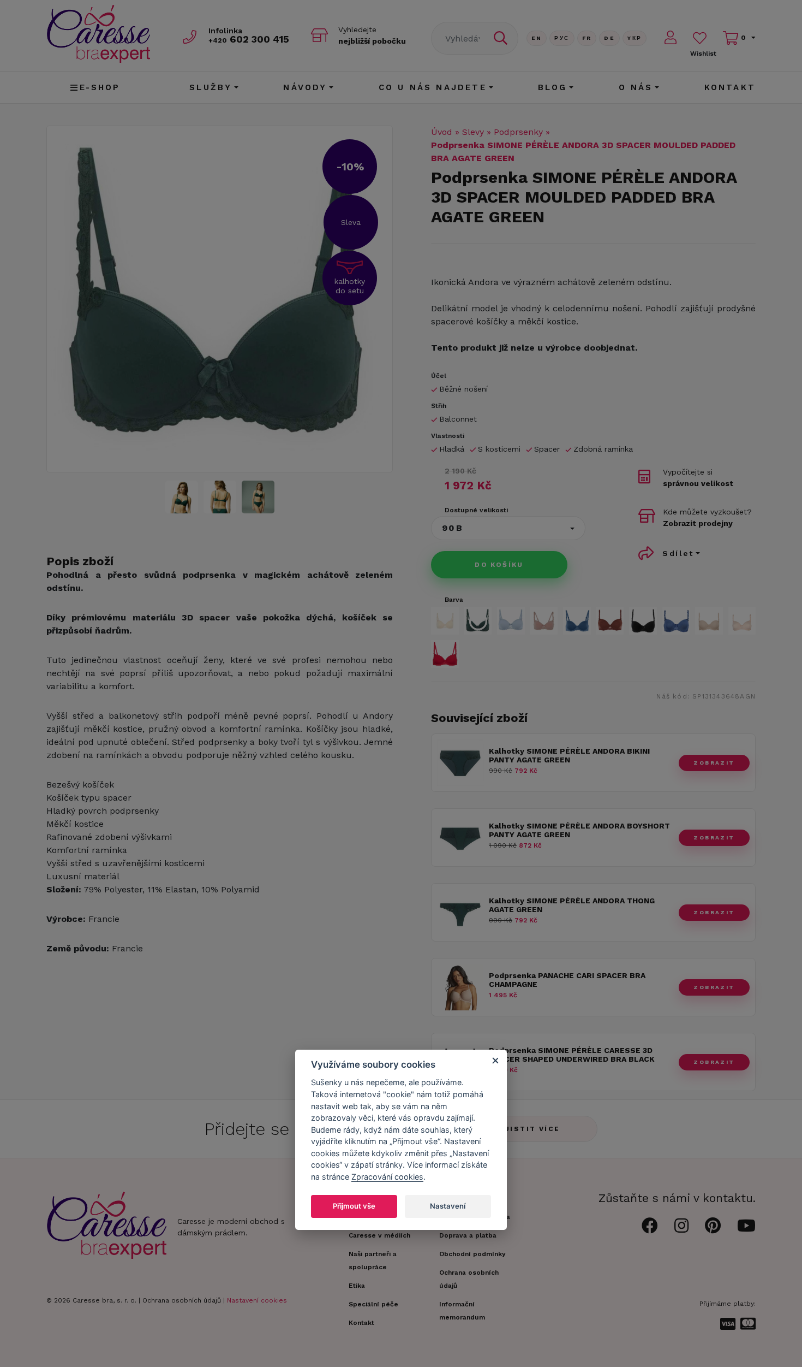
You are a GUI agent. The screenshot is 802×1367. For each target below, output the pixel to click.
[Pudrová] (742, 621)
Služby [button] (210, 87)
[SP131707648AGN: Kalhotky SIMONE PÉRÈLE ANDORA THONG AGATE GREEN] (460, 932)
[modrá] (676, 621)
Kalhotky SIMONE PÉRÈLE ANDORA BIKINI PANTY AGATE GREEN (569, 756)
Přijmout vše (354, 1206)
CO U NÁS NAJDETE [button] (433, 87)
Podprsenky (518, 132)
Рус (561, 38)
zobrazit (713, 763)
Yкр (634, 38)
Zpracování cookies (387, 1176)
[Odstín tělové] (445, 621)
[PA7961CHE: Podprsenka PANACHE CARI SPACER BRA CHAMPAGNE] (460, 1007)
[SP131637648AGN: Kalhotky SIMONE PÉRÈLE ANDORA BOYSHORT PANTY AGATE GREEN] (460, 858)
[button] (508, 528)
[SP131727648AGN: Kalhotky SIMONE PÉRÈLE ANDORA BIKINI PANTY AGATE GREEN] (460, 783)
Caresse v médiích (379, 1235)
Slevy (473, 132)
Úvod (441, 132)
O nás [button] (636, 87)
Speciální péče (373, 1304)
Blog (552, 87)
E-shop (100, 87)
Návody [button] (305, 87)
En (536, 38)
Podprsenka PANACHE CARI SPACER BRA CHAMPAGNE (567, 980)
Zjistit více (529, 1129)
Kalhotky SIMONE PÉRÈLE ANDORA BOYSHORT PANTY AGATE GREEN (579, 830)
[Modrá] (511, 621)
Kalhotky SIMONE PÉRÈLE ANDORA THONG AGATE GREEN (572, 905)
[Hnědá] (610, 621)
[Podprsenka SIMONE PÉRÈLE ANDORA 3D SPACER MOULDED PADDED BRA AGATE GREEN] (219, 299)
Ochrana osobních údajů (181, 1300)
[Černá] (643, 621)
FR (587, 38)
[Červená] (445, 654)
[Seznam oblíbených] (700, 38)
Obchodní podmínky (472, 1254)
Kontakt (730, 87)
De (609, 38)
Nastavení (447, 1206)
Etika (357, 1285)
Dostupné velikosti (476, 510)
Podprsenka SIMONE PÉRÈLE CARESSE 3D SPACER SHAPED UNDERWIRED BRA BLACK (572, 1055)
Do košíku (499, 565)
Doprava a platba (467, 1235)
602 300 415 (248, 39)
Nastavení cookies (257, 1300)
